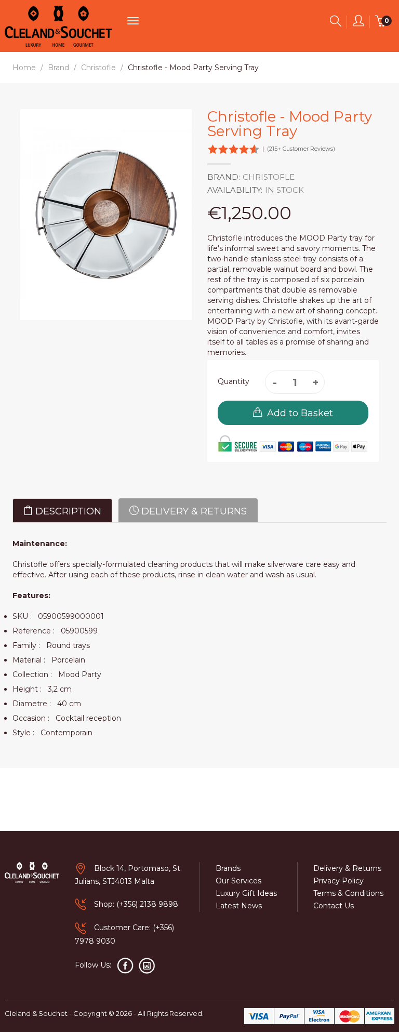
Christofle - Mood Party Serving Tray (193, 67)
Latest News (239, 905)
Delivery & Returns (193, 511)
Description (67, 511)
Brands (228, 868)
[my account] (358, 23)
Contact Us (333, 905)
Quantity (233, 381)
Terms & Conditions (348, 893)
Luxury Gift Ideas (246, 893)
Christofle (98, 67)
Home (24, 67)
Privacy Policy (338, 880)
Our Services (238, 880)
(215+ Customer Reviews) (301, 148)
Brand (58, 67)
